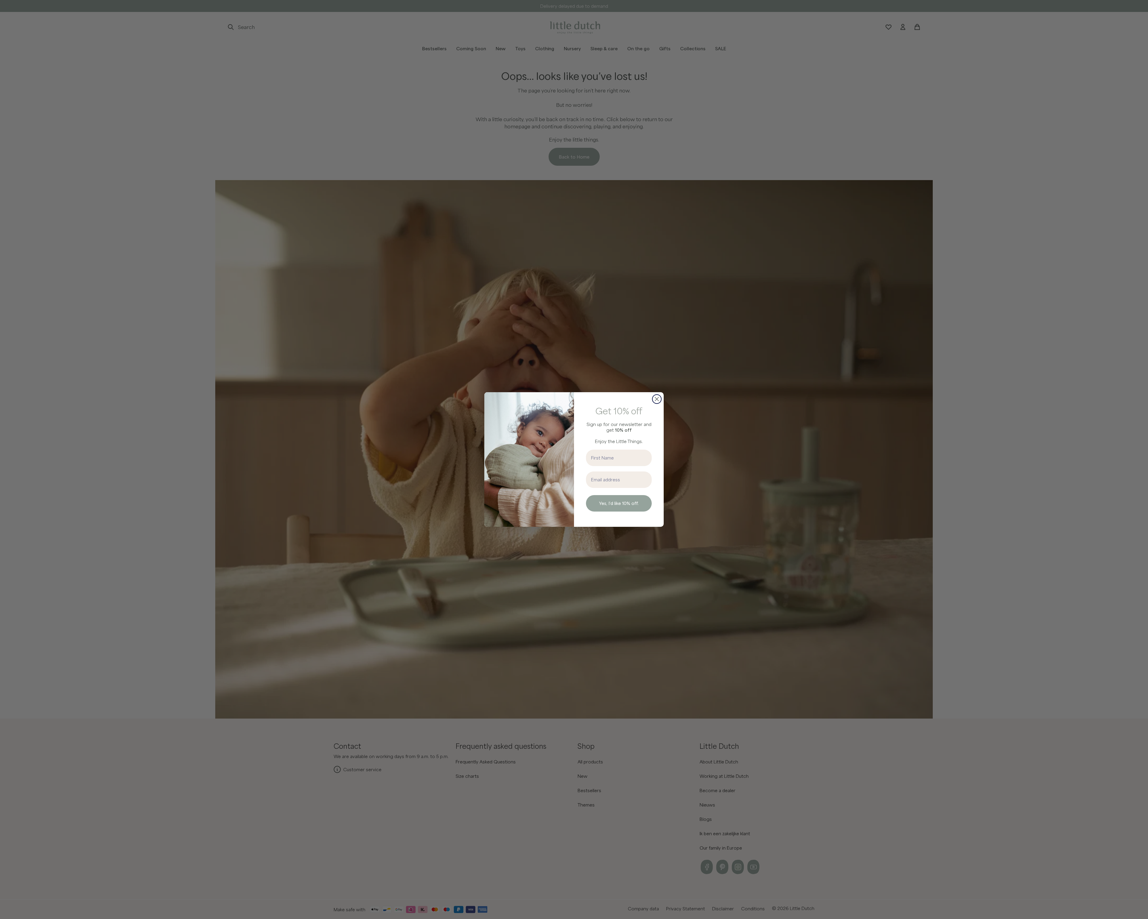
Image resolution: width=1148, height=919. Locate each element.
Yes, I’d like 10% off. (619, 503)
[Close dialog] (656, 399)
